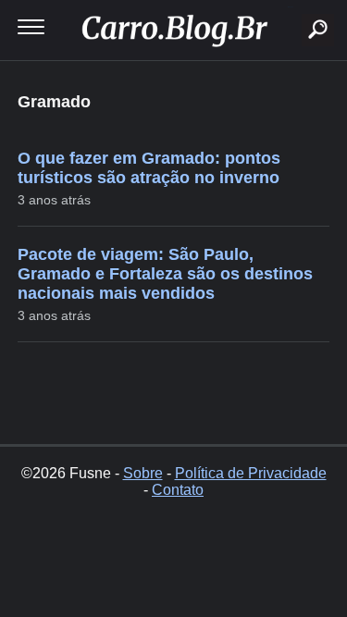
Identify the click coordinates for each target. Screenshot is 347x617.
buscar (290, 6)
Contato (178, 490)
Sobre (143, 473)
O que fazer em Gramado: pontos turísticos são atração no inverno (149, 168)
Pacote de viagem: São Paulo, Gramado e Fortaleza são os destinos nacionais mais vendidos (165, 273)
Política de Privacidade (251, 473)
